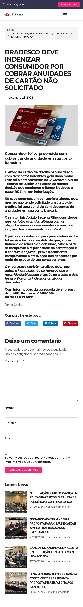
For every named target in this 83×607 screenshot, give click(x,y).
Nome (10, 407)
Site (7, 438)
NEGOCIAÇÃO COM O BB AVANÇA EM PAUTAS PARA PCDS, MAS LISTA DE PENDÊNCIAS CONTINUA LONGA (53, 497)
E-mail (10, 423)
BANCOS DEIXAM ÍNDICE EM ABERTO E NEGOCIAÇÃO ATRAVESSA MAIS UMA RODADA (54, 552)
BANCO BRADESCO (40, 33)
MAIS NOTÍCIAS (62, 33)
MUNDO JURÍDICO (22, 37)
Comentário (14, 361)
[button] (65, 14)
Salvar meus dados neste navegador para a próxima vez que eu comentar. (37, 460)
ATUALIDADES (19, 33)
